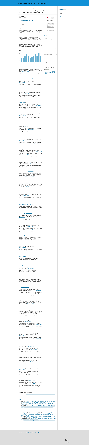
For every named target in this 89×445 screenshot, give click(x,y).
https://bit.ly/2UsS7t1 (22, 140)
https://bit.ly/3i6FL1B (22, 335)
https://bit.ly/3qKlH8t (29, 118)
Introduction (32, 418)
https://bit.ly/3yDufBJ (26, 136)
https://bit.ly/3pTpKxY (22, 247)
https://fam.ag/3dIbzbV (35, 143)
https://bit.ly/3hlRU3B (29, 226)
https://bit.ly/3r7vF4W (25, 154)
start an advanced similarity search (28, 425)
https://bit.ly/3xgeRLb (22, 115)
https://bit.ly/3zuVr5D (37, 105)
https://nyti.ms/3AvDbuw (25, 287)
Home (20, 8)
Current (23, 5)
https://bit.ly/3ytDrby (31, 346)
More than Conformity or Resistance (29, 414)
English (60, 15)
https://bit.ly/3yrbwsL (31, 380)
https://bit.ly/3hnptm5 (22, 265)
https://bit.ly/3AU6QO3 (34, 85)
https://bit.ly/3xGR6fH (29, 229)
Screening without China (30, 403)
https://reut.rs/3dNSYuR (22, 308)
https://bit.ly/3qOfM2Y (30, 303)
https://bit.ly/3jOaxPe (38, 338)
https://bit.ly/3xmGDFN (22, 369)
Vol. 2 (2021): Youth (28, 8)
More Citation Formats (48, 54)
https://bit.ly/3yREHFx (32, 383)
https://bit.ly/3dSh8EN (22, 260)
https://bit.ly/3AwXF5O (22, 282)
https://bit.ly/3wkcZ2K (31, 268)
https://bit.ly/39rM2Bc (27, 126)
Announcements (33, 5)
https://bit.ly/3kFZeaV (27, 109)
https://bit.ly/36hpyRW (29, 361)
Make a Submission (62, 9)
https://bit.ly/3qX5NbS (22, 272)
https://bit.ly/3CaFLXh (24, 97)
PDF (46, 35)
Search (69, 5)
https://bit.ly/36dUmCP (24, 191)
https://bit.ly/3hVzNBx (27, 186)
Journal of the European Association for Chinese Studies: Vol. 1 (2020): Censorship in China (42, 413)
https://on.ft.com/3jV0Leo (30, 343)
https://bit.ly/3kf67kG (32, 364)
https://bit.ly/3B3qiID (22, 167)
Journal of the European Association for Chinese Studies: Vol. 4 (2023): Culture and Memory (38, 395)
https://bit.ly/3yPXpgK (35, 316)
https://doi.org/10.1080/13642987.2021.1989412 (26, 176)
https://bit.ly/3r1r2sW (34, 349)
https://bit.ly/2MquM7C (22, 82)
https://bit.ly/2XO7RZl (24, 251)
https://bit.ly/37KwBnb (37, 290)
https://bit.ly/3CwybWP (28, 213)
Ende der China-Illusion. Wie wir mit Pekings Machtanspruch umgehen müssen (38, 394)
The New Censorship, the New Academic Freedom (34, 416)
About (19, 5)
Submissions (39, 5)
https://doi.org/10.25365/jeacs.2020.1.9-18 (26, 235)
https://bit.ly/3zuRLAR (35, 78)
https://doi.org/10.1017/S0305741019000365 (26, 204)
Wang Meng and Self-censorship (31, 410)
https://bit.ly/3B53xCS (22, 217)
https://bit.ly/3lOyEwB (25, 195)
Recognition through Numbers (28, 420)
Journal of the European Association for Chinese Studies (33, 3)
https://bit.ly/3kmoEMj (25, 71)
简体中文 (60, 16)
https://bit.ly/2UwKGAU (37, 198)
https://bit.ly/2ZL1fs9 (33, 163)
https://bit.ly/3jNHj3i (32, 375)
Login (70, 0)
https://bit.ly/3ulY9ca (38, 132)
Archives (27, 5)
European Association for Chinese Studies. (33, 432)
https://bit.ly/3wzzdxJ (22, 159)
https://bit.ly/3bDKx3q (27, 321)
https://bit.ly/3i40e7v (22, 102)
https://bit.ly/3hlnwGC (32, 121)
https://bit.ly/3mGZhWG (35, 74)
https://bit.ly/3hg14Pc (26, 93)
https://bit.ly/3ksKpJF (31, 171)
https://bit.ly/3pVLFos (38, 151)
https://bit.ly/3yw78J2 (31, 129)
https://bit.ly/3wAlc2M (26, 298)
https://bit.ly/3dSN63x (38, 324)
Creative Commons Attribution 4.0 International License (49, 72)
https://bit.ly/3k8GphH (22, 256)
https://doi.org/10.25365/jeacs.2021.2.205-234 (28, 20)
